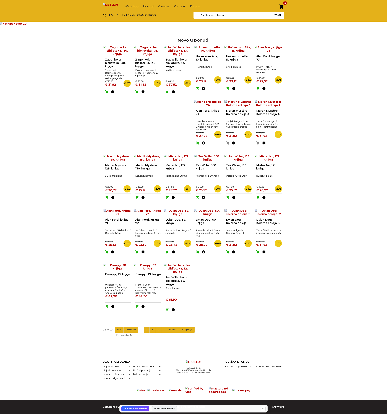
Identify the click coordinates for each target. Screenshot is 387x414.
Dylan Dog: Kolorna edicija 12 (268, 221)
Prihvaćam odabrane (164, 408)
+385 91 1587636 (122, 15)
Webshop (131, 6)
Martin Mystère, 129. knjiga (116, 167)
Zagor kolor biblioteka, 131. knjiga (145, 63)
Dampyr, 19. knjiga (148, 274)
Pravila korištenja (143, 366)
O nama (163, 6)
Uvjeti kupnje (111, 366)
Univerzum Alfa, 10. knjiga (207, 58)
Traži (277, 15)
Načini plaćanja (142, 370)
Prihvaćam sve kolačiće (135, 408)
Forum (195, 6)
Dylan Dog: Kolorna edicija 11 (237, 221)
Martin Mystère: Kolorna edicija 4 (268, 112)
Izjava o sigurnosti (114, 378)
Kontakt (179, 6)
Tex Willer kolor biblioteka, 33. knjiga (176, 63)
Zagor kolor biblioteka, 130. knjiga (115, 63)
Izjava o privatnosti (114, 374)
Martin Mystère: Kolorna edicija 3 (237, 112)
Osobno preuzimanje (267, 366)
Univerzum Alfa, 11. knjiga (237, 58)
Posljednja (187, 330)
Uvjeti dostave (112, 370)
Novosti (148, 6)
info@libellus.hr (146, 15)
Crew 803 (278, 406)
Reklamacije (140, 374)
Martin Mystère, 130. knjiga (146, 167)
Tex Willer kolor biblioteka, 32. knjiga (176, 281)
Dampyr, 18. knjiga (117, 274)
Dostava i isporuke (235, 366)
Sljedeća (173, 330)
